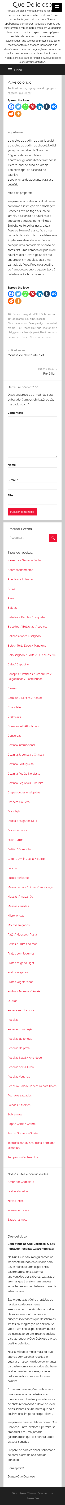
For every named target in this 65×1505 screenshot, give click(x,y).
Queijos (12, 1001)
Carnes (12, 688)
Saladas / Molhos (19, 1105)
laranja (28, 332)
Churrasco (14, 716)
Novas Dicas (16, 1201)
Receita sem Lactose (21, 1010)
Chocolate (14, 323)
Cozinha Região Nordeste (24, 773)
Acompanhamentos (20, 570)
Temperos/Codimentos (23, 1157)
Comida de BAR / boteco (24, 726)
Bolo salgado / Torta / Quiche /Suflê (32, 655)
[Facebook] (11, 106)
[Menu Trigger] (57, 7)
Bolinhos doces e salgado (24, 636)
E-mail (13, 480)
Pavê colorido (48, 332)
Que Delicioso (32, 4)
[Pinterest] (32, 106)
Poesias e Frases (18, 1210)
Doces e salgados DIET (26, 314)
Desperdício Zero (19, 802)
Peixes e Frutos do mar (22, 944)
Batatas (12, 607)
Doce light (14, 811)
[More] (18, 114)
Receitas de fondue (20, 1038)
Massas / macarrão (20, 896)
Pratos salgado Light (21, 963)
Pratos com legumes (21, 953)
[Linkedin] (39, 106)
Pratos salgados (18, 972)
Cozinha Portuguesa (21, 764)
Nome (13, 465)
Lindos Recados (18, 1191)
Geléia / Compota (19, 849)
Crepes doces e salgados (24, 792)
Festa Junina (15, 839)
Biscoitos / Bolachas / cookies (27, 626)
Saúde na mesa (18, 1219)
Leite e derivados (18, 877)
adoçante (18, 318)
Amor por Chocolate (21, 1182)
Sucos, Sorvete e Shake (23, 1133)
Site (10, 495)
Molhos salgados (19, 925)
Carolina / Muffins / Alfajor (25, 698)
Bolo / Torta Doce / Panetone (27, 645)
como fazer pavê (31, 323)
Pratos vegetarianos (20, 982)
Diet (19, 327)
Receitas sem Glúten (21, 1067)
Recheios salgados (20, 1095)
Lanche (12, 868)
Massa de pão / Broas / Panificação (31, 887)
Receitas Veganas (19, 1076)
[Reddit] (11, 114)
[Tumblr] (47, 106)
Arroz (11, 588)
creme (11, 327)
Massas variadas (18, 906)
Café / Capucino (18, 664)
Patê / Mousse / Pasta (22, 934)
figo (39, 327)
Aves (11, 598)
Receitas (13, 1019)
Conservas (14, 735)
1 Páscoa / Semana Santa (24, 560)
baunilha (30, 318)
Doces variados (18, 830)
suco (48, 337)
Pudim (25, 337)
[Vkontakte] (54, 106)
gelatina (18, 332)
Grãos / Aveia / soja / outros (26, 858)
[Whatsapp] (25, 106)
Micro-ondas (16, 915)
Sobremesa (48, 314)
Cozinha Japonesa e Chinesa (26, 754)
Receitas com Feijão (20, 1029)
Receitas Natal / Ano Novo (25, 1057)
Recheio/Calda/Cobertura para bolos (32, 1086)
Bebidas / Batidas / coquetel (26, 617)
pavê (36, 332)
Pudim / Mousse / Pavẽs (24, 991)
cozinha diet (49, 323)
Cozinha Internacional (21, 745)
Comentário (16, 412)
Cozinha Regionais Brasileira (25, 783)
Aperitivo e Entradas (20, 579)
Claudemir (25, 93)
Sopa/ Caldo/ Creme (22, 1124)
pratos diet (14, 337)
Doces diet (29, 327)
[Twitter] (18, 106)
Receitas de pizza (19, 1048)
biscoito (41, 318)
